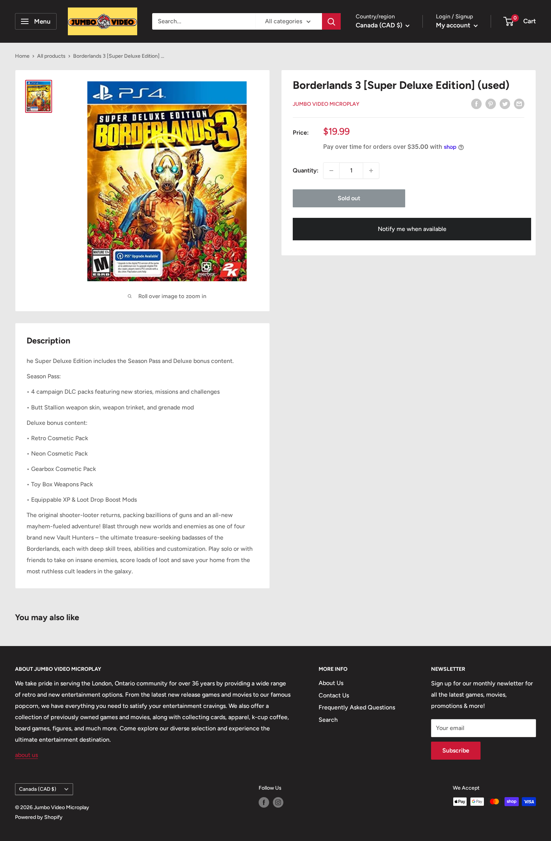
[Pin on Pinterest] (490, 103)
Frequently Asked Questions (357, 707)
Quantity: (306, 170)
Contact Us (334, 695)
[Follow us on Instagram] (278, 802)
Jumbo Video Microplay (326, 104)
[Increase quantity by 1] (371, 170)
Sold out (349, 198)
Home (22, 56)
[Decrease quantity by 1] (331, 170)
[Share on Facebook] (476, 103)
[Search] (331, 21)
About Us (331, 683)
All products (51, 56)
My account (454, 25)
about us (26, 755)
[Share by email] (519, 103)
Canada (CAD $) (37, 789)
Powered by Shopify (39, 817)
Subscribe (455, 750)
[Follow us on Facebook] (264, 802)
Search (328, 719)
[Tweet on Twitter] (505, 103)
